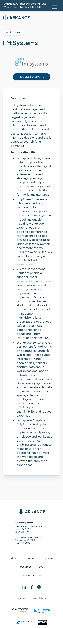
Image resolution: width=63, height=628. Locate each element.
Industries (15, 558)
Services (49, 558)
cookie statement (40, 598)
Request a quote (31, 76)
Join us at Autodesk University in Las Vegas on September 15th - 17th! (25, 5)
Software (14, 32)
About (41, 566)
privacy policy (21, 598)
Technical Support (31, 575)
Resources (24, 566)
